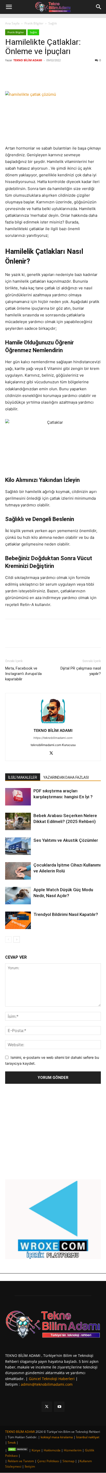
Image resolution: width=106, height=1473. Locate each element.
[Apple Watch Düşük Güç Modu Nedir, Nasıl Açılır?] (18, 896)
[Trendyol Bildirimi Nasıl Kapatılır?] (18, 920)
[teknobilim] (53, 1324)
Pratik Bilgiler (33, 23)
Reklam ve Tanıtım (21, 1461)
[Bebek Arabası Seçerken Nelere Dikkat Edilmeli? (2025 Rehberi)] (18, 821)
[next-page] (16, 939)
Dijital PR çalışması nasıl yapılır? (80, 671)
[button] (9, 7)
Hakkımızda (52, 1450)
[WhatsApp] (62, 79)
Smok (12, 1442)
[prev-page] (8, 939)
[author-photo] (53, 723)
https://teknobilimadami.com (53, 738)
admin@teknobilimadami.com (47, 1384)
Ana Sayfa (12, 23)
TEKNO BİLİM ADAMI (27, 60)
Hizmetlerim (73, 1450)
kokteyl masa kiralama (57, 1437)
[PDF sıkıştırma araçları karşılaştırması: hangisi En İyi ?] (18, 797)
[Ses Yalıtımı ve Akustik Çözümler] (18, 846)
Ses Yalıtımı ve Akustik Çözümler (65, 840)
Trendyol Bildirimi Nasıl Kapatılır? (65, 914)
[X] (38, 79)
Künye (36, 1450)
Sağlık (52, 23)
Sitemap (68, 1461)
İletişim (30, 1466)
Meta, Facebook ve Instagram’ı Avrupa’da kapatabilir (23, 673)
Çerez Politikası (48, 1461)
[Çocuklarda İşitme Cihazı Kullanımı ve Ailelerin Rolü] (18, 871)
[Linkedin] (50, 79)
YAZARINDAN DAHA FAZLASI (66, 777)
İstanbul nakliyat (87, 1437)
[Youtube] (59, 1407)
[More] (74, 79)
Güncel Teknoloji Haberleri (52, 1378)
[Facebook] (26, 79)
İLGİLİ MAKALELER (22, 777)
